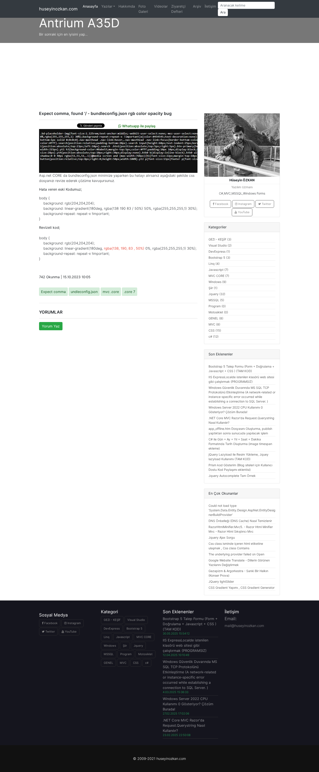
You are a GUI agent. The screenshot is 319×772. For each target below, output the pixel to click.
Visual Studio (136, 620)
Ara (222, 12)
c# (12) (214, 336)
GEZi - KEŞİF (112, 620)
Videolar (161, 6)
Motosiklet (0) (218, 312)
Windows (110, 645)
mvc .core (111, 292)
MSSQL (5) (216, 300)
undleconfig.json (84, 292)
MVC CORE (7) (219, 276)
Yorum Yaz (51, 326)
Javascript (123, 637)
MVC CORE (143, 637)
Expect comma (53, 292)
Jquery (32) (217, 294)
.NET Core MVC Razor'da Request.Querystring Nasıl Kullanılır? (241, 420)
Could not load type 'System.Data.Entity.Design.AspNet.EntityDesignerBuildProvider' (242, 510)
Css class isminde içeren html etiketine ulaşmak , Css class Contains (236, 546)
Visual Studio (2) (220, 245)
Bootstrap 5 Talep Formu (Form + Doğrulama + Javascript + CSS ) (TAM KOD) (241, 369)
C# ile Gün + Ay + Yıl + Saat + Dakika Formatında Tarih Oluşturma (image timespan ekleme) (240, 443)
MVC (123, 662)
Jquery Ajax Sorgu (222, 537)
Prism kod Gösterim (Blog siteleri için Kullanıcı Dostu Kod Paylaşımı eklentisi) (240, 467)
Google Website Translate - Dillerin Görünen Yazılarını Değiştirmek (239, 562)
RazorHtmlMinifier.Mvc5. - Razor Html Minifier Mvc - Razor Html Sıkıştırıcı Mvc (241, 529)
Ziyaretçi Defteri (178, 9)
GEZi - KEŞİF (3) (220, 239)
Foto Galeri (143, 9)
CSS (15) (215, 330)
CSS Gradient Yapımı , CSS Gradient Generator (242, 587)
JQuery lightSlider (221, 581)
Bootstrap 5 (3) (219, 257)
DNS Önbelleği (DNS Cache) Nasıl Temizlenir (240, 521)
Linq (106, 637)
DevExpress (112, 628)
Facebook (221, 204)
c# (146, 662)
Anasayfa (91, 6)
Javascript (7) (218, 270)
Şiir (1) (213, 288)
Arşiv (197, 6)
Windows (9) (217, 282)
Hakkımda (126, 6)
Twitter (266, 204)
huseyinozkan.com (58, 8)
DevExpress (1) (219, 251)
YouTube (243, 212)
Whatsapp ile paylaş (138, 126)
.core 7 (129, 292)
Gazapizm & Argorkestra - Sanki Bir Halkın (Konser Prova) (238, 573)
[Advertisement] (159, 75)
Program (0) (217, 306)
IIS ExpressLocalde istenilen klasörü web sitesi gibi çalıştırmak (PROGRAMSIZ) (241, 379)
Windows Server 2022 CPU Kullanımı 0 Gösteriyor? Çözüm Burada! (236, 410)
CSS (135, 662)
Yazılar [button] (106, 6)
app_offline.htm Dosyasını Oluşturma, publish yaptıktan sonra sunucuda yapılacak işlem (240, 431)
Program (126, 654)
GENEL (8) (216, 318)
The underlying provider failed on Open (236, 554)
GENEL (108, 662)
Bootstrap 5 (134, 628)
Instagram (244, 204)
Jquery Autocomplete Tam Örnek (232, 476)
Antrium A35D (79, 23)
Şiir (125, 645)
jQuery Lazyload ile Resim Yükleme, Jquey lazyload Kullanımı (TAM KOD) (238, 457)
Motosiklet (145, 654)
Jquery (138, 645)
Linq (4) (214, 263)
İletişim (210, 6)
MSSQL (108, 654)
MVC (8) (214, 324)
